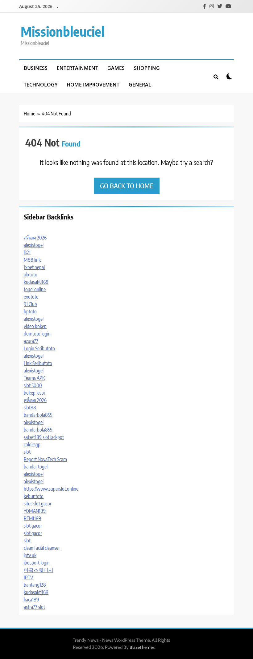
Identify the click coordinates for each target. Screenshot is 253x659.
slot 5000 (33, 385)
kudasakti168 (36, 282)
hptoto (30, 311)
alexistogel (34, 245)
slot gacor (33, 526)
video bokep (35, 326)
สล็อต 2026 (35, 238)
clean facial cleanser (42, 548)
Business (36, 68)
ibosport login (37, 563)
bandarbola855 (38, 415)
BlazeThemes (142, 647)
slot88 (30, 407)
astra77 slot (34, 607)
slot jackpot (53, 437)
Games (116, 68)
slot (27, 452)
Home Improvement (93, 84)
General (140, 84)
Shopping (147, 68)
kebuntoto (34, 496)
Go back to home (126, 185)
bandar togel (36, 467)
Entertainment (77, 68)
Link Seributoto (38, 363)
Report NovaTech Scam (45, 459)
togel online (35, 289)
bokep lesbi (34, 393)
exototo (31, 297)
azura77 (31, 341)
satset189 (33, 437)
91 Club (30, 304)
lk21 (27, 252)
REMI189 (32, 518)
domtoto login (37, 334)
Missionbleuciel (62, 31)
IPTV (28, 577)
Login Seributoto (39, 348)
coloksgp (32, 444)
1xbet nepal (34, 267)
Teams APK (34, 378)
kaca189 (31, 600)
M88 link (32, 260)
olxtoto (30, 274)
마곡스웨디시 (38, 570)
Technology (40, 84)
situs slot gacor (38, 503)
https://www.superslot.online (51, 489)
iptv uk (30, 555)
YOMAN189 (35, 511)
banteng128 (35, 585)
